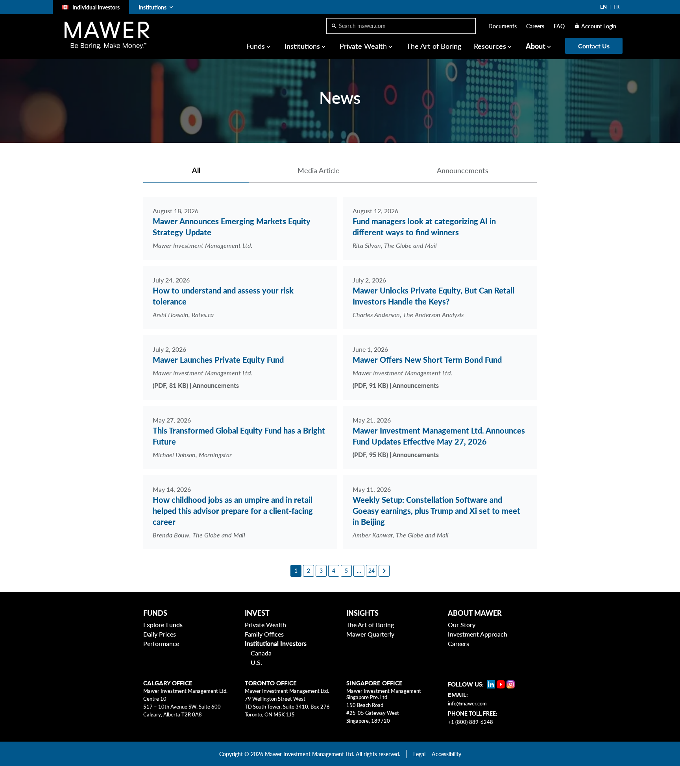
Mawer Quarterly (370, 634)
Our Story (461, 624)
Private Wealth (265, 624)
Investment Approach (477, 634)
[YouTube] (501, 684)
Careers (535, 26)
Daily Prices (159, 634)
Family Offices (264, 634)
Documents (502, 26)
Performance (161, 643)
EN (603, 7)
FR (616, 7)
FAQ (559, 26)
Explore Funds (163, 624)
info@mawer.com (467, 703)
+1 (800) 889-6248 (470, 722)
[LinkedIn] (491, 684)
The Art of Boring (434, 46)
